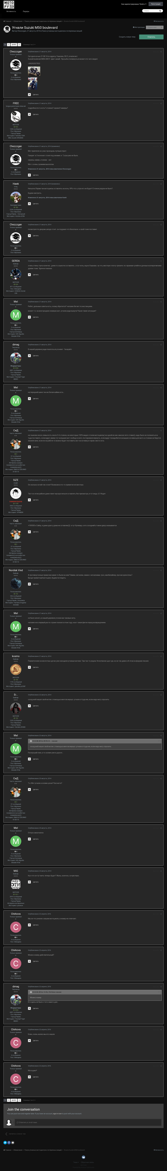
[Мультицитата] (29, 94)
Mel (16, 301)
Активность (11, 11)
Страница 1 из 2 (28, 44)
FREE (16, 103)
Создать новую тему (127, 37)
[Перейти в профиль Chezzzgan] (7, 29)
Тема (75, 1162)
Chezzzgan (21, 31)
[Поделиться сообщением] (161, 52)
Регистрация (155, 4)
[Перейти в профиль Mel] (15, 314)
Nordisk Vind (16, 570)
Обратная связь (87, 1162)
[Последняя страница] (19, 44)
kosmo (16, 656)
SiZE (15, 480)
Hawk (16, 183)
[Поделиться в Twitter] (5, 1142)
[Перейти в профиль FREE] (15, 116)
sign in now (57, 1114)
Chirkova (16, 913)
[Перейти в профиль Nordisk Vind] (15, 583)
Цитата (35, 94)
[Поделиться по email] (12, 1142)
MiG (16, 870)
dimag (15, 344)
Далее (14, 44)
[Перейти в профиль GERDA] (15, 274)
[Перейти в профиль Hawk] (15, 197)
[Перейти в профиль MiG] (15, 884)
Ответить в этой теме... (28, 1122)
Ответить (151, 37)
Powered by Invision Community (83, 1167)
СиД (15, 430)
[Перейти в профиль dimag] (15, 357)
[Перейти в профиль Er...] (15, 708)
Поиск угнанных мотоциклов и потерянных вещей (62, 31)
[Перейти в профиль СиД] (15, 443)
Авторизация (140, 27)
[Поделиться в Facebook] (9, 1142)
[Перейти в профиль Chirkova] (15, 927)
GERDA (16, 260)
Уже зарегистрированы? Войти (133, 4)
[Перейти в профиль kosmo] (15, 669)
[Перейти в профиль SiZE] (15, 493)
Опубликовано (39, 51)
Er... (16, 694)
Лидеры (26, 11)
